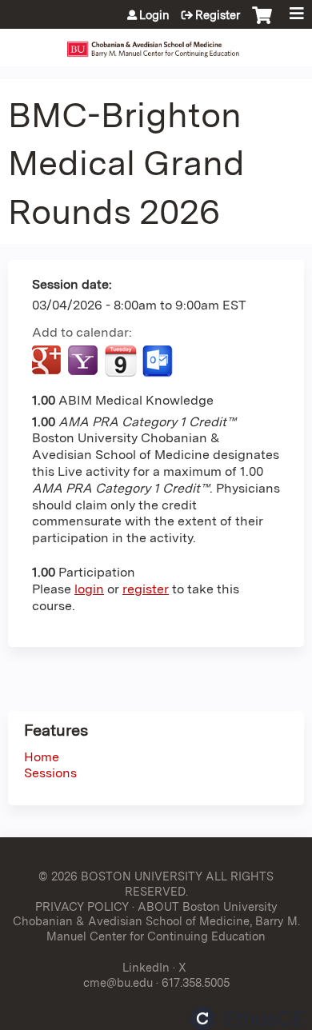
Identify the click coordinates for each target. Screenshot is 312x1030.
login (89, 589)
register (145, 589)
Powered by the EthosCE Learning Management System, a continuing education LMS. (247, 1018)
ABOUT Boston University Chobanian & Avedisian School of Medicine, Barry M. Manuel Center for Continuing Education (156, 921)
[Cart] (262, 23)
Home (41, 757)
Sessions (50, 772)
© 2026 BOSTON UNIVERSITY (120, 876)
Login (154, 15)
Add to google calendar (48, 361)
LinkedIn (146, 967)
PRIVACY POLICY (82, 906)
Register (217, 15)
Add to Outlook (158, 361)
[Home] (156, 43)
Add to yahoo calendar (84, 361)
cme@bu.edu (118, 982)
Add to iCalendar (120, 361)
